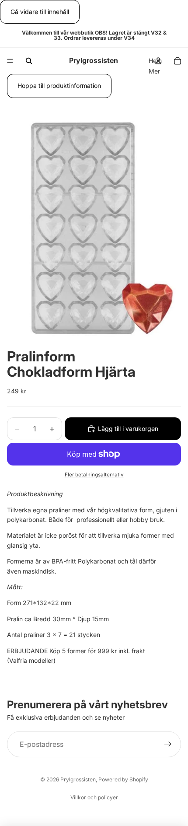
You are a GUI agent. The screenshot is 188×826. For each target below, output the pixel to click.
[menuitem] (154, 71)
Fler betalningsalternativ (94, 475)
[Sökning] (28, 60)
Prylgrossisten (78, 779)
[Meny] (10, 61)
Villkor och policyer (94, 797)
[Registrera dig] (168, 744)
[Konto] (158, 60)
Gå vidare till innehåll (39, 11)
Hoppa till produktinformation (59, 85)
